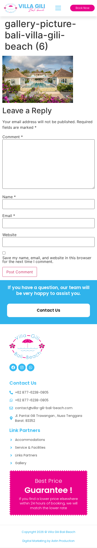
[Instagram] (22, 367)
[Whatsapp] (30, 367)
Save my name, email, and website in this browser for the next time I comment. (46, 259)
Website (9, 235)
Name (9, 197)
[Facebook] (13, 367)
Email (8, 216)
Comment (12, 137)
